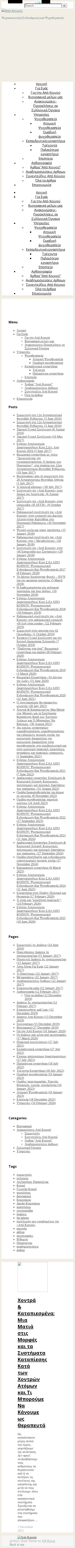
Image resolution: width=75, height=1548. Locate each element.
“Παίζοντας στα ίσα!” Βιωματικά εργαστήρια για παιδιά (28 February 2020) (39, 652)
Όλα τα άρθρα (45, 180)
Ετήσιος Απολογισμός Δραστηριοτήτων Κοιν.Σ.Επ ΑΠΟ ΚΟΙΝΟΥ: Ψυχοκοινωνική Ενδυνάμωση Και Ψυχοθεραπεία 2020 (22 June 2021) (41, 692)
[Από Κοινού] (12, 11)
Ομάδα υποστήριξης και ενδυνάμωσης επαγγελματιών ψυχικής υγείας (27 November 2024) (41, 860)
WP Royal (48, 1541)
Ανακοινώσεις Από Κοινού (34, 1129)
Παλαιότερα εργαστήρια (50, 151)
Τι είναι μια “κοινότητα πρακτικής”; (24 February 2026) (39, 901)
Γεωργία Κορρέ (27, 1189)
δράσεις (22, 1214)
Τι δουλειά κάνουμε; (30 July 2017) (39, 487)
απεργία (22, 1228)
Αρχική (41, 84)
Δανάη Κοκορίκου (28, 1203)
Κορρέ (21, 1185)
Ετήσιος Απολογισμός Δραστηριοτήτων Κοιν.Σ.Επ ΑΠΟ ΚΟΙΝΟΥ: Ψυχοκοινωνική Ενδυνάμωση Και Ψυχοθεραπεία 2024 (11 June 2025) (41, 882)
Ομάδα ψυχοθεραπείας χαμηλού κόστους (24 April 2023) (37, 801)
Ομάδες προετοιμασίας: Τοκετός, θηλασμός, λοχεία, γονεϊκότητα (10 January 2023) (39, 1085)
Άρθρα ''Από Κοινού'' (38, 1140)
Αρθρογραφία (41, 163)
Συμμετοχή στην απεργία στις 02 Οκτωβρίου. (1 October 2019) (37, 632)
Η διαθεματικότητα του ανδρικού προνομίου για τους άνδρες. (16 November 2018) (38, 591)
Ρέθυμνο (22, 1239)
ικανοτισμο (24, 1207)
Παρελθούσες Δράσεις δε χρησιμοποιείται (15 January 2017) (39, 953)
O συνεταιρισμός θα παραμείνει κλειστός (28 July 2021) (37, 704)
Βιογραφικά (24, 1126)
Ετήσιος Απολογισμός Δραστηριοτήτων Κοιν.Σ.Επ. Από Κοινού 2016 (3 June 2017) (38, 447)
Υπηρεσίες (41, 114)
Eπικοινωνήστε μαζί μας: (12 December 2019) (35, 1011)
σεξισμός (22, 1178)
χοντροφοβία (25, 1210)
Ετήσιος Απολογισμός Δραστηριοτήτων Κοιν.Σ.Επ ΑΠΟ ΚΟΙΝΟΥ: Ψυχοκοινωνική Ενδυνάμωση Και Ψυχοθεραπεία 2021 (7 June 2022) (41, 767)
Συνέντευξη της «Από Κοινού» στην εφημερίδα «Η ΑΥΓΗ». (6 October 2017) (40, 505)
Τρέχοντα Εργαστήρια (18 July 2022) (40, 1070)
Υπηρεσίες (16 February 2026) (36, 1103)
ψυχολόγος (24, 1192)
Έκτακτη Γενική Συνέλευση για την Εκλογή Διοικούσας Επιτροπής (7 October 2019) (39, 641)
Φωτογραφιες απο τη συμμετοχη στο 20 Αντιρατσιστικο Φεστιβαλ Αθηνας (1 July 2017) (40, 479)
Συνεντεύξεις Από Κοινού (45, 176)
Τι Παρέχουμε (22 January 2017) (38, 973)
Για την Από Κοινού (45, 92)
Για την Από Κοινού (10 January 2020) (41, 1031)
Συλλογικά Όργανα (29, 1147)
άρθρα (21, 1250)
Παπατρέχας (24, 1243)
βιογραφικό (24, 1196)
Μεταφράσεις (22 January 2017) (37, 977)
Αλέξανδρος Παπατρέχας (33, 1182)
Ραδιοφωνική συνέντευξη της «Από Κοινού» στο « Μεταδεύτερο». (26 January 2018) (39, 540)
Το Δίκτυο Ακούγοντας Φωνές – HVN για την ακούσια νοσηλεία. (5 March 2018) (41, 580)
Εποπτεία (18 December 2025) (36, 1099)
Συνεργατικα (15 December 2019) (38, 1024)
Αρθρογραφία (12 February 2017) (38, 991)
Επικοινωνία (41, 185)
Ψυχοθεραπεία (45, 119)
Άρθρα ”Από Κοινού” (45, 167)
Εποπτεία (46, 158)
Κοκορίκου (24, 1200)
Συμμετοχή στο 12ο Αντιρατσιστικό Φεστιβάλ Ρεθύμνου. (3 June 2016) (39, 416)
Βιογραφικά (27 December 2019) (38, 1027)
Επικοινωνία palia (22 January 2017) (40, 988)
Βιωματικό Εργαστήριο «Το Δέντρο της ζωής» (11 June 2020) (39, 679)
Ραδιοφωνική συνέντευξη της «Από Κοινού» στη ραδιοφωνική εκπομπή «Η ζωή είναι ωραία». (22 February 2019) (39, 622)
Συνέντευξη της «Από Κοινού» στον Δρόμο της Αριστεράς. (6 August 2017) (40, 494)
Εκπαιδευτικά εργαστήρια (45, 141)
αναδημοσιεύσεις (28, 1246)
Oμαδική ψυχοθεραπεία (49, 134)
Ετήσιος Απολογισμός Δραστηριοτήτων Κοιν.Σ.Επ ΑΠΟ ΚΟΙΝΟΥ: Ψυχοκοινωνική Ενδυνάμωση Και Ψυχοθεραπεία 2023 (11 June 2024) (41, 832)
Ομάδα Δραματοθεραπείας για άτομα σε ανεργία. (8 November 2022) (40, 794)
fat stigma (23, 1217)
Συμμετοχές (32, 1133)
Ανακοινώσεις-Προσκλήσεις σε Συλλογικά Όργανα (45, 105)
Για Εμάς (41, 88)
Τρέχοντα (49, 145)
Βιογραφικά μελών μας (45, 97)
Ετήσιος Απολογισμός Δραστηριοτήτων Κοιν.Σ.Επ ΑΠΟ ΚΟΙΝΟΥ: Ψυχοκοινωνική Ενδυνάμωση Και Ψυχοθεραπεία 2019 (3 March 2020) (41, 666)
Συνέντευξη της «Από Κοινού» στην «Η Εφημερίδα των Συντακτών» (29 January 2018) (40, 551)
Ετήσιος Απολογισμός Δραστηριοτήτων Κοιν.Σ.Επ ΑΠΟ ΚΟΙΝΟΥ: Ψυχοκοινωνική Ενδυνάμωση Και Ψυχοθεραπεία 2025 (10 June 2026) (41, 914)
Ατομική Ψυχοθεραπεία (49, 125)
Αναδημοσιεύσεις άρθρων (45, 171)
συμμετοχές (24, 1174)
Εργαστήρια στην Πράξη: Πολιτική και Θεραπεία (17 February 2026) (41, 894)
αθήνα (20, 1232)
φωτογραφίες (25, 1235)
